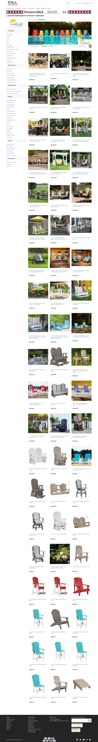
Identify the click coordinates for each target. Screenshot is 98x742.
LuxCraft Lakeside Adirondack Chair (59, 698)
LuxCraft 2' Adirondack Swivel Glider (59, 469)
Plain (7, 41)
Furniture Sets (10, 8)
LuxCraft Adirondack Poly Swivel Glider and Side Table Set (59, 436)
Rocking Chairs (10, 107)
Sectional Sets (10, 77)
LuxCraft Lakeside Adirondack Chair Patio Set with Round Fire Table (81, 75)
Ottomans (9, 137)
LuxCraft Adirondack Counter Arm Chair (80, 632)
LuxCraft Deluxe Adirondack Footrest (80, 698)
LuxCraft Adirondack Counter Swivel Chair (37, 534)
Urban (8, 43)
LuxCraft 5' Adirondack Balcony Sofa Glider (81, 304)
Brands (38, 8)
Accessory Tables (11, 53)
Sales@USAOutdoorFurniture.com (61, 720)
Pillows (8, 166)
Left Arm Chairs (10, 115)
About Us (30, 723)
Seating (18, 8)
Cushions (8, 60)
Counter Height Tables (12, 49)
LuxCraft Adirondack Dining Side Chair (37, 698)
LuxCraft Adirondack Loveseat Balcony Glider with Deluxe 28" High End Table (37, 337)
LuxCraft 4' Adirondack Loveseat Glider (37, 469)
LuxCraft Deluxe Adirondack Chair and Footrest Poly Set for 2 (81, 336)
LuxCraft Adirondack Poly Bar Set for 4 (60, 74)
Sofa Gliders (9, 128)
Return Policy (31, 722)
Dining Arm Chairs (11, 89)
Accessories (31, 8)
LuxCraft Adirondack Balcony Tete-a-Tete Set (37, 436)
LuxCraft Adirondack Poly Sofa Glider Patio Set (59, 206)
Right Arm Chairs (10, 113)
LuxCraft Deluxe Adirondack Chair (80, 600)
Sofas (7, 124)
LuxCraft (35, 19)
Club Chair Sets (10, 75)
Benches (8, 122)
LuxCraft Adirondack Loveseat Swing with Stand (59, 173)
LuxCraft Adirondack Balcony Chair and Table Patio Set (80, 404)
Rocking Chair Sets (11, 82)
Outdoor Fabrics (32, 730)
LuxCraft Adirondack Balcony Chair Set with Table (37, 304)
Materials (43, 8)
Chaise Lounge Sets (11, 80)
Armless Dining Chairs (12, 93)
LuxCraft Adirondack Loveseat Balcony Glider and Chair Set (81, 173)
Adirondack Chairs (11, 100)
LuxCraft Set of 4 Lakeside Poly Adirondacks (37, 370)
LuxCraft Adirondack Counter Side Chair (80, 665)
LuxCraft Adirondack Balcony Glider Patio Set (58, 108)
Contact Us (30, 725)
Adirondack (9, 34)
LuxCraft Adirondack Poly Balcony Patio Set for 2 (58, 304)
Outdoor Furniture (10, 719)
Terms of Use (31, 727)
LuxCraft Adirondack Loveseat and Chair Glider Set (81, 271)
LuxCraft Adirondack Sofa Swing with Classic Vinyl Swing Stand (81, 140)
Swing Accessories (11, 57)
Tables (24, 8)
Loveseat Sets (10, 73)
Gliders (8, 109)
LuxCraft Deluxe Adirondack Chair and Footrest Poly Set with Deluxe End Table (59, 337)
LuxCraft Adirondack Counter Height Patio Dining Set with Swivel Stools (37, 75)
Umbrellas (9, 62)
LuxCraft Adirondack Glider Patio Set (81, 238)
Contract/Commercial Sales (34, 729)
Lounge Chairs (10, 102)
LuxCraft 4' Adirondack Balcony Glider (59, 370)
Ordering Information (33, 720)
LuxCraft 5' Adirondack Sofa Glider (58, 404)
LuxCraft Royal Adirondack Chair (81, 566)
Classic (8, 36)
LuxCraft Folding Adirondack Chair (58, 632)
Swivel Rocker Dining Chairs (13, 91)
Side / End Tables (11, 155)
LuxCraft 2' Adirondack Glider (59, 534)
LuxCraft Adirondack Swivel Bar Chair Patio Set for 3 (37, 140)
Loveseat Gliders (10, 120)
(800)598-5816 (56, 719)
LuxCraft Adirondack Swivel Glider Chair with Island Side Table (80, 371)
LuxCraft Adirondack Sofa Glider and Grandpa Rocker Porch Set (59, 271)
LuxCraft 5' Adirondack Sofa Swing (58, 502)
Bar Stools (9, 133)
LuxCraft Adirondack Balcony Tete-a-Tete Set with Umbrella (37, 238)
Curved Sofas (10, 126)
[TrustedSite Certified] (75, 730)
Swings (8, 131)
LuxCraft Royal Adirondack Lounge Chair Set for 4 (58, 140)
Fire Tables (9, 45)
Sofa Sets (8, 71)
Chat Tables (9, 151)
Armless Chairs (10, 111)
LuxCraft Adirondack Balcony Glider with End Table (80, 436)
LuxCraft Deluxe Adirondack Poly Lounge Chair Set (81, 469)
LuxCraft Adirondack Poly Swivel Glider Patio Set (81, 206)
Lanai (7, 39)
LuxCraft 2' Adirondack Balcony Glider (37, 502)
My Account (31, 719)
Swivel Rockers (10, 104)
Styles (48, 8)
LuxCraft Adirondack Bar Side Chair (59, 665)
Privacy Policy (31, 726)
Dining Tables (10, 47)
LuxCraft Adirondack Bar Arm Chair (37, 632)
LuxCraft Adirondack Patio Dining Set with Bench (81, 108)
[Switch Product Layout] (90, 46)
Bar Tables (9, 51)
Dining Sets (9, 69)
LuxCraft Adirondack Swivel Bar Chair (81, 502)
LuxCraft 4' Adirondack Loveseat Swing (81, 534)
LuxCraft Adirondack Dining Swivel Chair (36, 567)
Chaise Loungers (10, 135)
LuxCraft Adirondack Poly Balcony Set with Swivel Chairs (59, 238)
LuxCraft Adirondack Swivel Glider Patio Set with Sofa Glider (37, 173)
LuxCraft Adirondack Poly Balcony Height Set (36, 404)
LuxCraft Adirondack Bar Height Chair (37, 600)
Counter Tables (10, 148)
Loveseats (9, 117)
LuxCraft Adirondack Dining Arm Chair (37, 665)
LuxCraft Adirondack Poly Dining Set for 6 (38, 108)
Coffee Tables (10, 153)
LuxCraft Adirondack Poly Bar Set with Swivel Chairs (38, 206)
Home (29, 19)
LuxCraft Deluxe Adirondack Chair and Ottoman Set (58, 567)
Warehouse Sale (32, 732)
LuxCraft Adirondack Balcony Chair (58, 600)
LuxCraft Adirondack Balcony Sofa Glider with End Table (37, 271)
